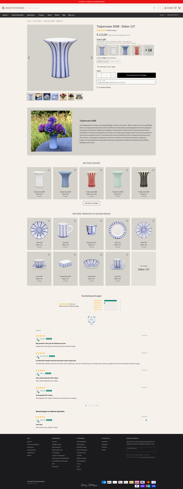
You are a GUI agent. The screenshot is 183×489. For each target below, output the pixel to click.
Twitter (104, 450)
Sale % (50, 15)
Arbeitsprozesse (81, 453)
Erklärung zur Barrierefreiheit (60, 458)
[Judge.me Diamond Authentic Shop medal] (91, 320)
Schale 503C (91, 276)
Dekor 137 (39, 245)
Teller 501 (144, 242)
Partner (79, 469)
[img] (40, 336)
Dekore (57, 15)
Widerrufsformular (57, 450)
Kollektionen (31, 453)
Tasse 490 (39, 276)
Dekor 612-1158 (92, 194)
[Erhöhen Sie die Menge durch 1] (113, 75)
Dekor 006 (65, 194)
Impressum (55, 467)
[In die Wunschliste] (49, 170)
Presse (79, 464)
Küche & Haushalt (18, 15)
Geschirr (5, 15)
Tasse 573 (118, 276)
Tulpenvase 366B (48, 21)
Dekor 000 (39, 194)
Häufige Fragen (56, 444)
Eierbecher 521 (91, 242)
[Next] (91, 58)
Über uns (71, 15)
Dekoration (31, 15)
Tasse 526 (65, 242)
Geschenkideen (31, 450)
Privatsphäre (56, 453)
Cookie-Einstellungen (58, 456)
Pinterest (104, 447)
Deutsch (162, 15)
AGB (53, 464)
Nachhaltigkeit (81, 461)
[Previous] (29, 58)
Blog (63, 15)
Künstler (79, 456)
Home (29, 21)
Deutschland (172, 15)
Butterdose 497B (65, 276)
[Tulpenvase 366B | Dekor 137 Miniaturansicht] (31, 97)
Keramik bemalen (82, 450)
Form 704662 (37, 21)
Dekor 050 (117, 194)
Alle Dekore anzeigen (91, 203)
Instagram (105, 444)
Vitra (78, 467)
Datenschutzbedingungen (147, 457)
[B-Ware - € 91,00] (115, 63)
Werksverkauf (81, 444)
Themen (41, 15)
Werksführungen (81, 447)
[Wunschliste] (175, 8)
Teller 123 (118, 242)
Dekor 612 (143, 194)
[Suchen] (154, 8)
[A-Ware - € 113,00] (103, 63)
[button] (101, 30)
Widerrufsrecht (56, 447)
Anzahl (99, 71)
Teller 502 (39, 242)
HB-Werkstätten (81, 442)
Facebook (104, 442)
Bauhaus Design (81, 458)
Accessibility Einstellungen (60, 461)
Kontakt (54, 442)
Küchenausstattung (33, 444)
